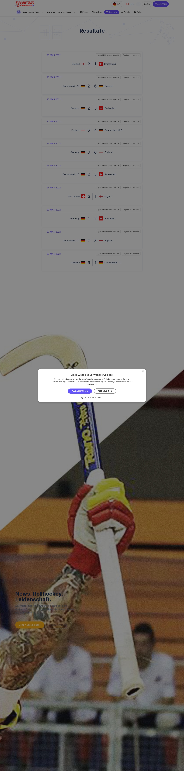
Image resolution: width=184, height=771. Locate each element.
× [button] (143, 371)
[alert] (92, 385)
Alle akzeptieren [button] (80, 391)
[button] (92, 397)
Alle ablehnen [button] (105, 391)
